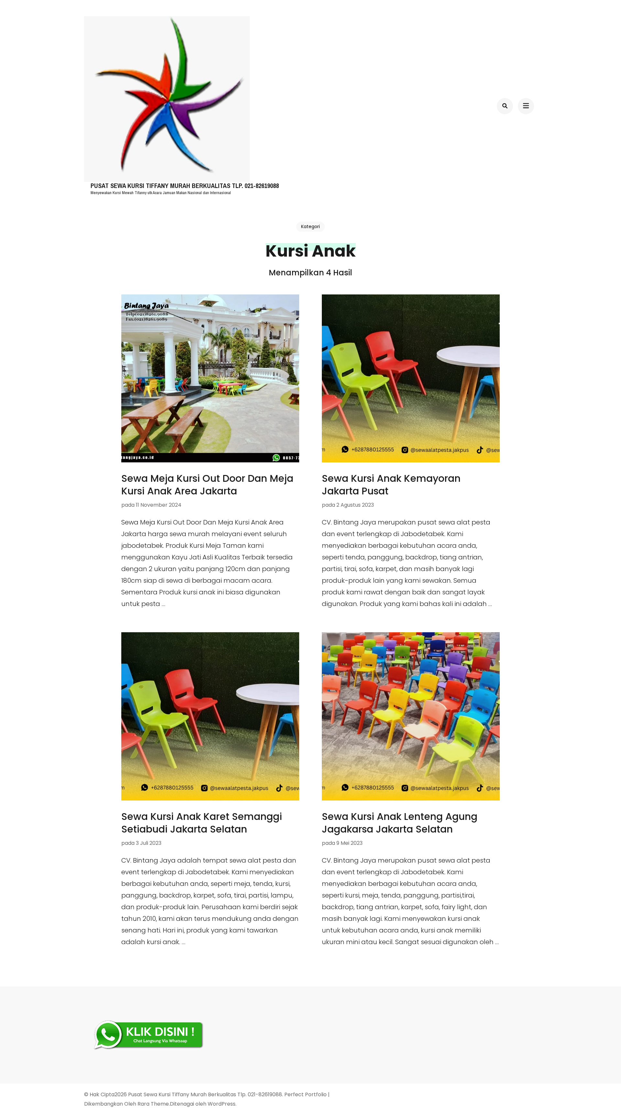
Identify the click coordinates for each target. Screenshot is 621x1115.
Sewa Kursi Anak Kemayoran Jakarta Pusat (391, 484)
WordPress (221, 1104)
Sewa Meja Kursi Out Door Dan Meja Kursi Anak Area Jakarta (207, 484)
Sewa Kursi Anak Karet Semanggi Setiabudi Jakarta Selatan (201, 823)
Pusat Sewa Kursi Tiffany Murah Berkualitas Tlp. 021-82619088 (185, 186)
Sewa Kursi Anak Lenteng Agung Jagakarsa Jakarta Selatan (399, 823)
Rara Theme (153, 1104)
